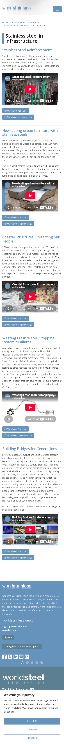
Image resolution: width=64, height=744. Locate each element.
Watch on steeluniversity (19, 117)
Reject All (32, 737)
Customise (32, 729)
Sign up (8, 637)
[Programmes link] (32, 587)
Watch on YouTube (17, 110)
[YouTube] (21, 656)
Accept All (32, 721)
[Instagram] (27, 656)
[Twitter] (10, 656)
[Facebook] (5, 656)
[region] (32, 717)
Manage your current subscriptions (22, 646)
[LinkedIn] (16, 656)
